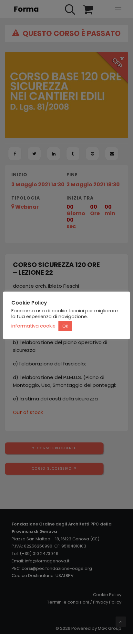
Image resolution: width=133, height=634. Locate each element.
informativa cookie (33, 326)
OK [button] (65, 326)
